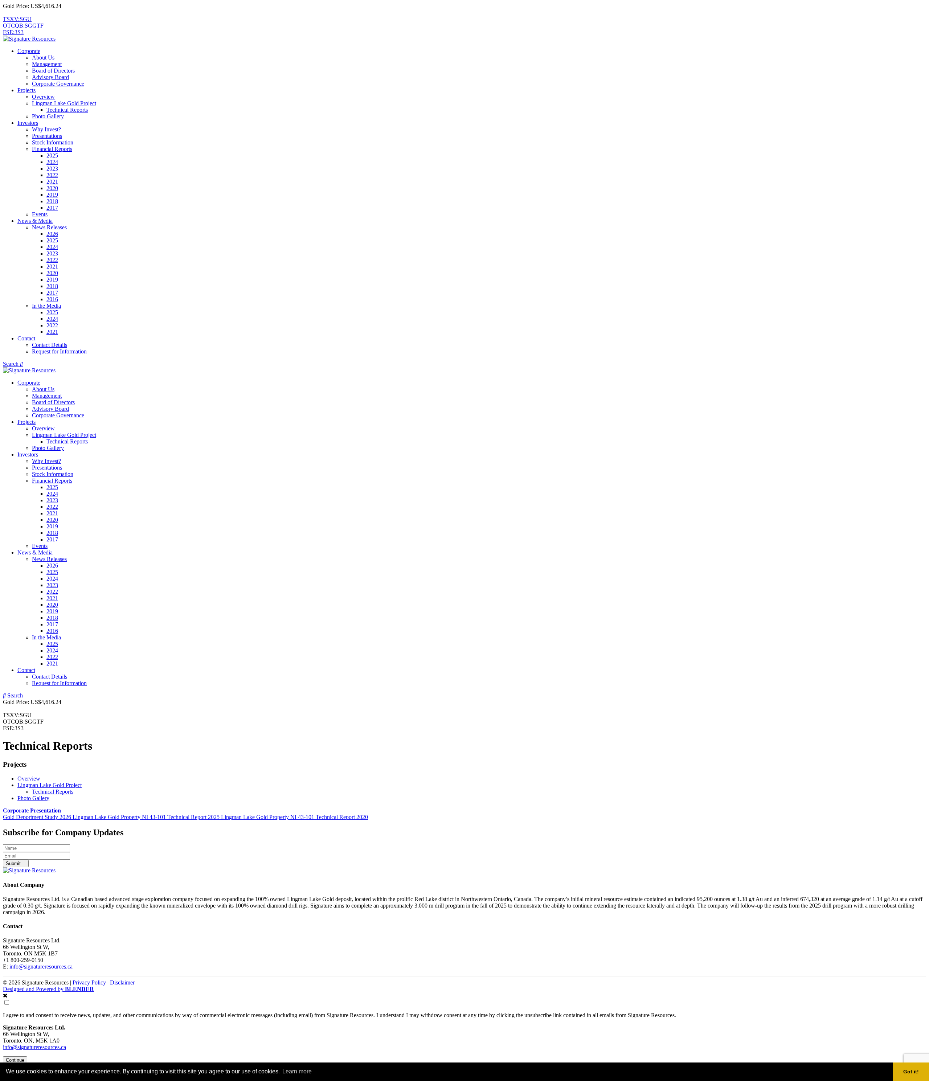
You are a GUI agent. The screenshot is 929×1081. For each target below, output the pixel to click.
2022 (52, 175)
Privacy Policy (89, 982)
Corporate (28, 51)
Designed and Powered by (48, 989)
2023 (52, 168)
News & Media (35, 221)
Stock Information (52, 142)
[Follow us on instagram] (11, 12)
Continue (15, 1060)
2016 (52, 299)
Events (40, 214)
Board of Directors (53, 70)
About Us (43, 57)
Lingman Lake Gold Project (64, 103)
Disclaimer (122, 982)
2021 (52, 182)
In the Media (46, 306)
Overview (43, 97)
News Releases (49, 227)
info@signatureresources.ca (41, 966)
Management (47, 64)
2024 (52, 162)
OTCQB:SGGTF (23, 25)
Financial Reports (52, 149)
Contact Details (49, 345)
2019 (52, 195)
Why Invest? (46, 129)
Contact (26, 338)
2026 (52, 234)
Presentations (47, 136)
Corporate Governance (58, 84)
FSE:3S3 (13, 32)
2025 (52, 155)
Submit (14, 863)
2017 (52, 208)
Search (11, 364)
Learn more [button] (297, 1071)
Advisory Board (50, 77)
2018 (52, 201)
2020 (52, 188)
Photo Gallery (48, 116)
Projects (26, 90)
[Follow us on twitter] (5, 12)
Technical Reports (67, 110)
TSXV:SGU (17, 19)
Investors (27, 123)
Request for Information (59, 351)
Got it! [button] (911, 1071)
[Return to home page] (29, 39)
